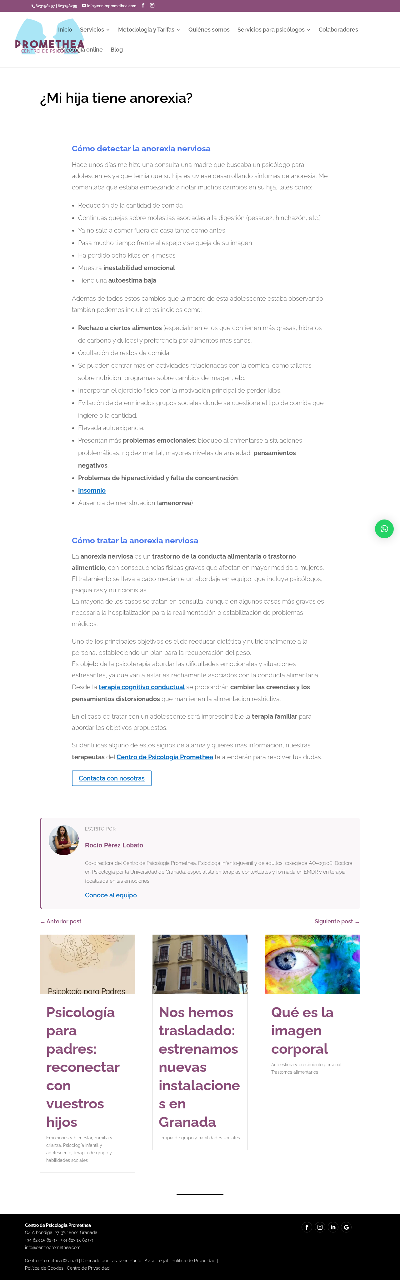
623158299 (67, 6)
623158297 (45, 6)
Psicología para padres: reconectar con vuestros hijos (82, 1067)
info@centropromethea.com (53, 1247)
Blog (117, 50)
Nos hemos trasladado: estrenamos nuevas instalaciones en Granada (199, 1067)
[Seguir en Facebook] (307, 1227)
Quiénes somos (209, 30)
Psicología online (80, 50)
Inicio (65, 30)
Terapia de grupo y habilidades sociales (199, 1137)
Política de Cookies (44, 1268)
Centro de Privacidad (88, 1268)
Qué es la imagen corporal (302, 1030)
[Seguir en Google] (346, 1227)
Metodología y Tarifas (146, 30)
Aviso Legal (156, 1260)
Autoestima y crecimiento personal (306, 1064)
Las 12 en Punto (125, 1260)
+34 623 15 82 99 (77, 1239)
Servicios (92, 30)
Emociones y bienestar (69, 1137)
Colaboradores (338, 30)
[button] (384, 529)
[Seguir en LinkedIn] (333, 1227)
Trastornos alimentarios (294, 1072)
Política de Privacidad (194, 1260)
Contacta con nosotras (112, 778)
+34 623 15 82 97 (41, 1239)
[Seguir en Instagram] (320, 1227)
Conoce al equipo (111, 895)
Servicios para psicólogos (271, 30)
